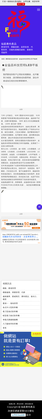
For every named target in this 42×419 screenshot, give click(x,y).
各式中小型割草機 (10, 307)
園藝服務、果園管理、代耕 (14, 292)
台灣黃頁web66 (18, 415)
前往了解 (21, 4)
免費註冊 (12, 404)
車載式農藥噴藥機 (10, 320)
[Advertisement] (21, 261)
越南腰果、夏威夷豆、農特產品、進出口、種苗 (20, 297)
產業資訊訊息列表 (12, 59)
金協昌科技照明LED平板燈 (28, 59)
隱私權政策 (29, 404)
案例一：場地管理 (10, 303)
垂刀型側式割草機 (10, 311)
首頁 (3, 59)
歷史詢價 (20, 404)
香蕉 (5, 328)
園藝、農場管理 (9, 288)
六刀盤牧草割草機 (10, 324)
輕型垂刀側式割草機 (11, 316)
